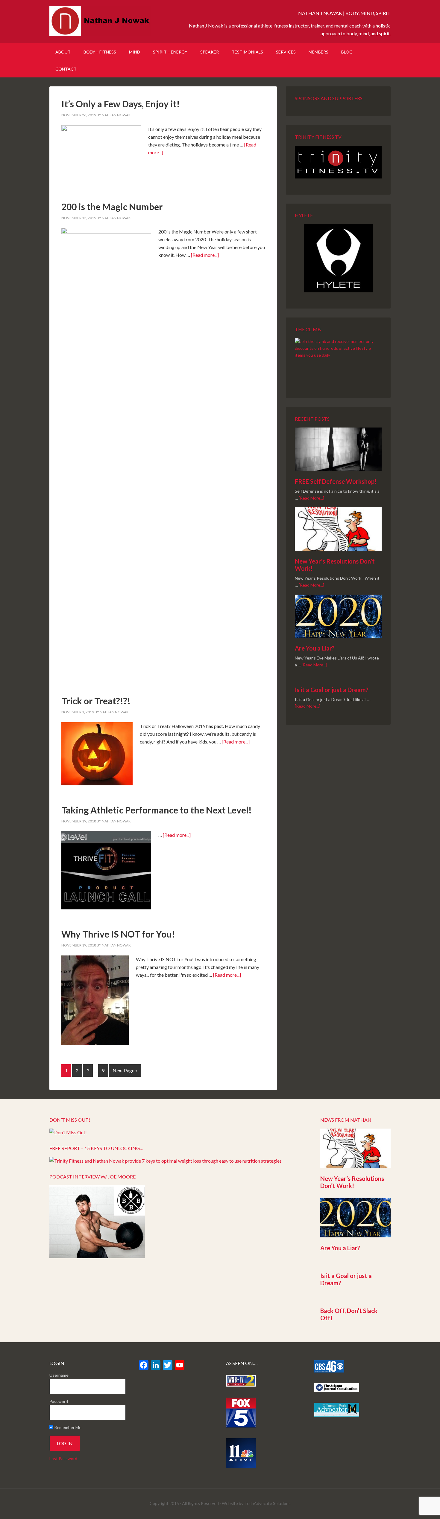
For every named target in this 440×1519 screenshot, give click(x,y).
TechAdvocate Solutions (267, 1503)
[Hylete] (338, 258)
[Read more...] (205, 255)
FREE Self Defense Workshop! (336, 481)
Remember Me (67, 1427)
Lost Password (63, 1458)
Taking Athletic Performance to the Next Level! (156, 809)
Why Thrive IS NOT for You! (118, 934)
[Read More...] (311, 497)
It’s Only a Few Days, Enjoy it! (120, 103)
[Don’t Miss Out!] (68, 1132)
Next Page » (125, 1070)
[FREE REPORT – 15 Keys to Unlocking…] (165, 1161)
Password (58, 1401)
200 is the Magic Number (112, 206)
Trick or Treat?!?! (96, 700)
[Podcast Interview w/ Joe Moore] (97, 1256)
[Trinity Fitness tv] (338, 162)
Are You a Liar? (315, 648)
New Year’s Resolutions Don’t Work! (352, 1182)
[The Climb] (338, 360)
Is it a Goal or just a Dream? (331, 689)
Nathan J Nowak (100, 21)
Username (59, 1375)
